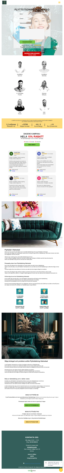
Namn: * (22, 14)
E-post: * (22, 18)
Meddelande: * (23, 27)
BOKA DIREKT (32, 144)
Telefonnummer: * (24, 23)
